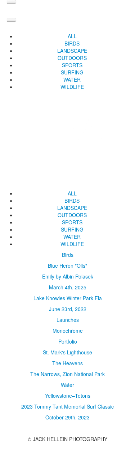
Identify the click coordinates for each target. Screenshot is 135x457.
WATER (72, 79)
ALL (72, 36)
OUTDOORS (72, 57)
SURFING (72, 72)
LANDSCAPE (72, 50)
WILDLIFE (72, 86)
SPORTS (72, 65)
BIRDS (72, 43)
